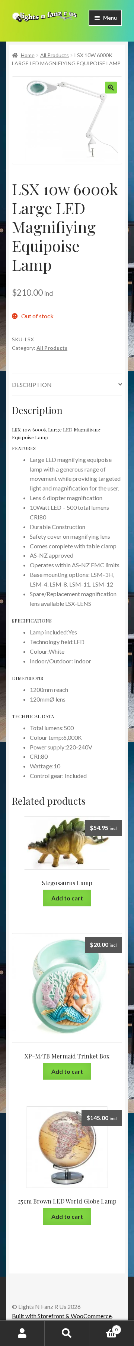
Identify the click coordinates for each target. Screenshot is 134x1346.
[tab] (67, 385)
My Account (22, 1333)
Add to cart (67, 898)
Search (67, 1333)
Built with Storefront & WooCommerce (62, 1315)
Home (28, 55)
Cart (103, 1327)
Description (32, 384)
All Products (54, 55)
